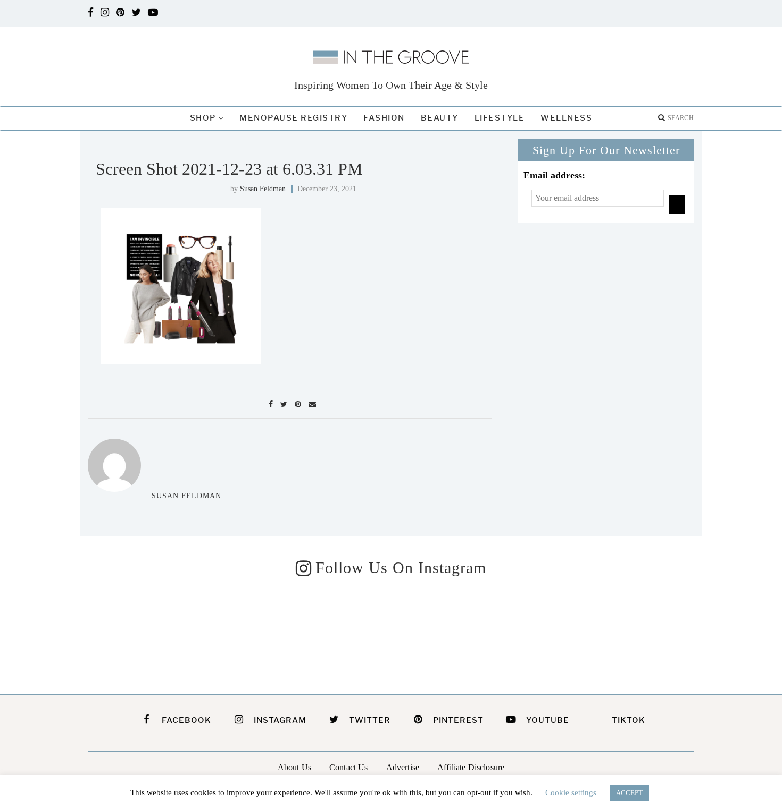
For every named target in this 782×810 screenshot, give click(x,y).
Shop (203, 118)
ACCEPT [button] (629, 793)
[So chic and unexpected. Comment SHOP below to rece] (625, 632)
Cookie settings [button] (570, 792)
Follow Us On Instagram (400, 567)
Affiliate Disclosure (470, 767)
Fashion (384, 118)
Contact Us (348, 767)
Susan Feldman (263, 189)
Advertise (402, 767)
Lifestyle (500, 118)
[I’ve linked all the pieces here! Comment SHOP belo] (314, 632)
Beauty (440, 118)
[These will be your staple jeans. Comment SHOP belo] (158, 632)
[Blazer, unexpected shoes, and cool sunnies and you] (469, 632)
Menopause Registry (293, 118)
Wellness (566, 118)
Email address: (554, 175)
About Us (294, 767)
